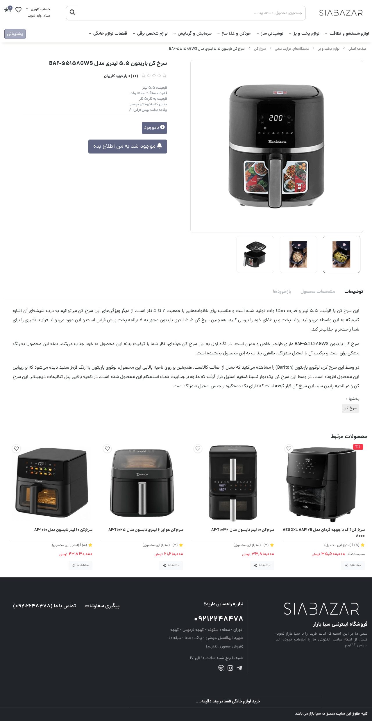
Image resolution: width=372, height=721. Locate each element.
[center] (72, 13)
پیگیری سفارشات (102, 606)
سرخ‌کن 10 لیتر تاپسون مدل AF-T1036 (242, 530)
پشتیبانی (15, 34)
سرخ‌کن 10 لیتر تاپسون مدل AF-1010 (63, 530)
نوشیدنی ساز (272, 34)
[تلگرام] (239, 669)
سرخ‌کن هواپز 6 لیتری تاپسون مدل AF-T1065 (145, 530)
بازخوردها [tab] (282, 291)
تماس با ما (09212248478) (44, 606)
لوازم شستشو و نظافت (349, 34)
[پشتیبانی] (221, 669)
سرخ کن (260, 49)
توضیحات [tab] (353, 291)
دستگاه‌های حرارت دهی (292, 49)
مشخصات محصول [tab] (318, 291)
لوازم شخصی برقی (152, 34)
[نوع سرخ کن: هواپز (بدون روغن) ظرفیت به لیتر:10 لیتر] (233, 483)
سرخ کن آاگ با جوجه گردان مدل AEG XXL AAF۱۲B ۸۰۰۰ (324, 533)
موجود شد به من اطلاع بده (125, 146)
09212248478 (218, 619)
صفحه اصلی (357, 49)
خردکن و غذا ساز (236, 34)
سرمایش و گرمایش (195, 34)
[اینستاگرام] (230, 669)
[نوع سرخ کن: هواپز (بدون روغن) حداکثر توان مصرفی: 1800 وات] (51, 483)
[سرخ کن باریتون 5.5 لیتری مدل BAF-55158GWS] (322, 609)
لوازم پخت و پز (306, 34)
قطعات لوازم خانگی (110, 34)
